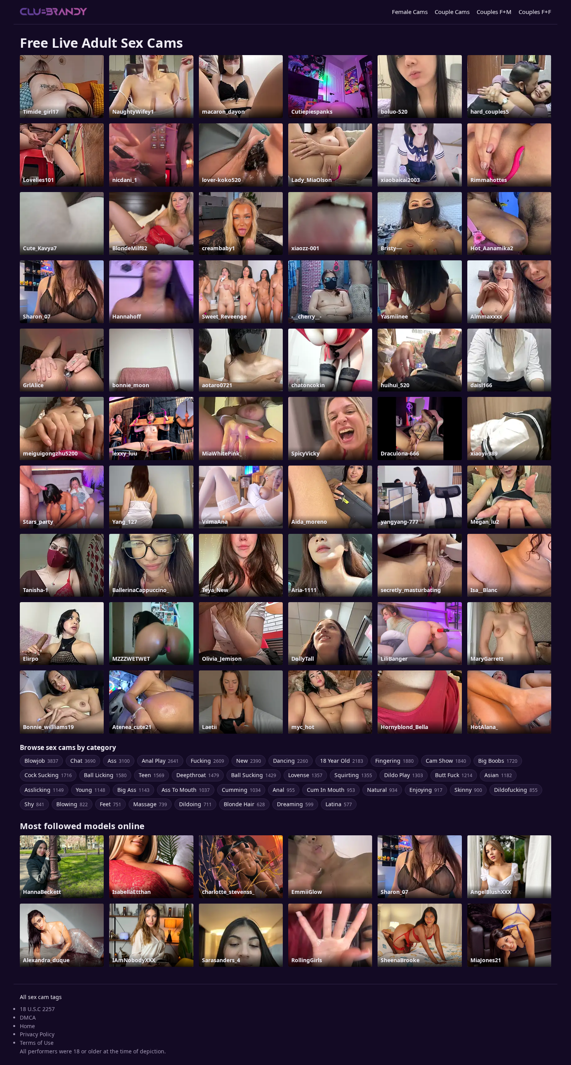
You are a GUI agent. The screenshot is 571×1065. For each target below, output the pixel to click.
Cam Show (446, 760)
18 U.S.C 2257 (37, 1009)
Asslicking (44, 789)
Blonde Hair (244, 804)
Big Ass (133, 789)
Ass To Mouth (186, 789)
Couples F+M (494, 12)
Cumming (241, 789)
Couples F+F (535, 12)
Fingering (394, 760)
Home (27, 1026)
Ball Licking (105, 775)
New (248, 760)
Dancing (290, 760)
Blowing (72, 804)
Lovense (305, 775)
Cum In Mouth (331, 789)
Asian (498, 775)
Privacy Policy (37, 1034)
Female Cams (410, 12)
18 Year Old (341, 760)
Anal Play (160, 760)
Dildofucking (516, 789)
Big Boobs (497, 760)
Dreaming (295, 804)
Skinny (468, 789)
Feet (110, 804)
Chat (83, 760)
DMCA (28, 1017)
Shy (34, 804)
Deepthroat (197, 775)
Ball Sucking (253, 775)
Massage (150, 804)
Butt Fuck (453, 775)
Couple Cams (452, 12)
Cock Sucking (48, 775)
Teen (151, 775)
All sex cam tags (41, 997)
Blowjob (41, 760)
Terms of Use (37, 1042)
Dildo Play (403, 775)
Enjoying (425, 789)
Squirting (353, 775)
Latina (339, 804)
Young (90, 789)
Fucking (207, 760)
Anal (284, 789)
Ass (119, 760)
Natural (382, 789)
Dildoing (195, 804)
